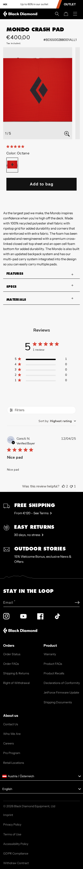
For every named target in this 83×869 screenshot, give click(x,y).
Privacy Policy (12, 824)
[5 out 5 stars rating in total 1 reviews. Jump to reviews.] (16, 146)
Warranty (50, 654)
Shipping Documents (58, 702)
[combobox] (57, 421)
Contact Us (10, 724)
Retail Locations (13, 763)
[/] (21, 13)
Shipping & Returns (16, 673)
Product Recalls (54, 673)
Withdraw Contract (16, 863)
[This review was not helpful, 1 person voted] (71, 486)
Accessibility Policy (15, 844)
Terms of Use (12, 834)
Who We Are (12, 734)
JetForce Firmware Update (61, 692)
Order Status (11, 654)
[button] (57, 14)
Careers (8, 743)
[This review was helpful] (63, 486)
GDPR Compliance (15, 853)
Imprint (8, 815)
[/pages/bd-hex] (5, 4)
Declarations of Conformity (62, 683)
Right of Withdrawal (16, 683)
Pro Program (11, 753)
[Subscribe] (77, 602)
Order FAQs (11, 664)
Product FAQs (53, 664)
